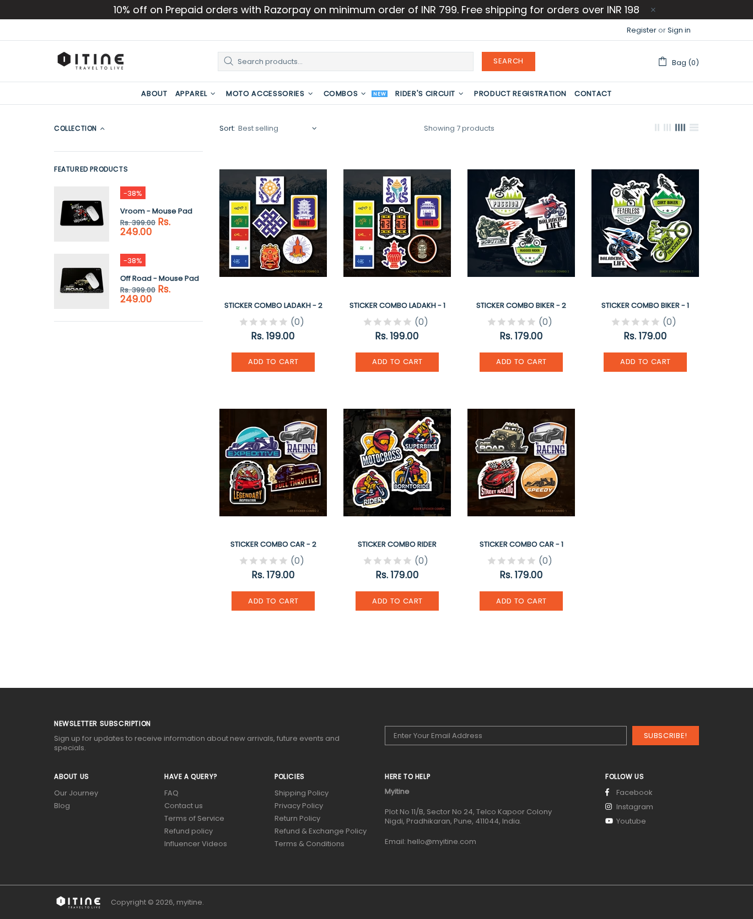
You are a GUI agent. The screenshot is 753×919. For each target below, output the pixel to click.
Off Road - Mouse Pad (159, 278)
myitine (90, 61)
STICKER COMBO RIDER (397, 544)
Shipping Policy (302, 793)
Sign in (679, 30)
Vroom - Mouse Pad (156, 211)
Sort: (227, 128)
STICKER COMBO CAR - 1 (521, 544)
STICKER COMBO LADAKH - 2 (273, 305)
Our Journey (76, 793)
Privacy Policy (299, 805)
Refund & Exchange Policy (321, 831)
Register (642, 30)
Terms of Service (194, 818)
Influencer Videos (195, 843)
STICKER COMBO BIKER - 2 (521, 305)
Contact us (183, 805)
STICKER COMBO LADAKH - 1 (397, 305)
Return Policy (297, 818)
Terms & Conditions (310, 843)
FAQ (171, 793)
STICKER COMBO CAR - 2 (273, 544)
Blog (62, 805)
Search (508, 61)
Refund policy (188, 831)
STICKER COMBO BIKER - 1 (645, 305)
